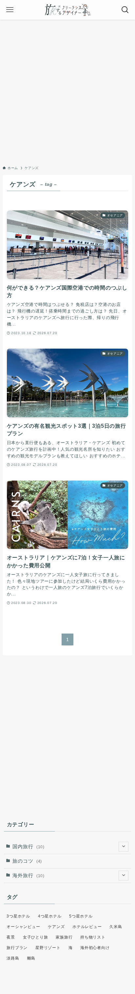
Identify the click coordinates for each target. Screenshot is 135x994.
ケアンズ (56, 926)
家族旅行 (64, 937)
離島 (31, 958)
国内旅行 (28, 846)
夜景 (11, 937)
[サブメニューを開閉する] (123, 847)
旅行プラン (17, 947)
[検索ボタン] (125, 10)
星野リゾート (47, 947)
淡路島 (13, 958)
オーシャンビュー (23, 926)
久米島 (115, 926)
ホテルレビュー (87, 926)
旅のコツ (27, 861)
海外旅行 (28, 875)
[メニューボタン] (10, 10)
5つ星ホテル (80, 916)
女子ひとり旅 (35, 937)
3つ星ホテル (18, 916)
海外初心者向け (94, 947)
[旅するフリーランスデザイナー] (67, 10)
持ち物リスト (92, 937)
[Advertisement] (67, 90)
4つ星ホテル (49, 916)
